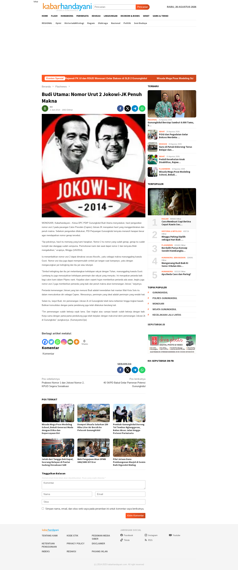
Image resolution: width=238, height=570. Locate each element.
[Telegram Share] (135, 108)
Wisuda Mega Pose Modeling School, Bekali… (174, 173)
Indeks (46, 551)
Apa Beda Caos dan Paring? (176, 274)
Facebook (128, 535)
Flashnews (164, 169)
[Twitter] (51, 340)
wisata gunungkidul (164, 309)
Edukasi (163, 144)
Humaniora (167, 258)
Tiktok (127, 540)
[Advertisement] (119, 50)
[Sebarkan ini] (120, 108)
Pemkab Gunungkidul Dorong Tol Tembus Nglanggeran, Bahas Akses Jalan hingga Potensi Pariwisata (128, 429)
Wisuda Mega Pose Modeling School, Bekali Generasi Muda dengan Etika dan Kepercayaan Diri (57, 429)
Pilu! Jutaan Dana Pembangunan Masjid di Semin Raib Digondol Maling (129, 462)
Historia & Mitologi (171, 231)
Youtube (176, 535)
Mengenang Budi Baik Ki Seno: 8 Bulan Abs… (175, 264)
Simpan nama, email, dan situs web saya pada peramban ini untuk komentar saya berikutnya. (94, 508)
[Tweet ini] (127, 108)
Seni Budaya (180, 258)
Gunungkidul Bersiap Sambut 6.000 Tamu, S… (171, 124)
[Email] (70, 340)
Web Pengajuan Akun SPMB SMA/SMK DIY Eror (91, 460)
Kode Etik (72, 535)
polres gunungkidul (165, 298)
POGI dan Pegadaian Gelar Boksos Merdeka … (173, 136)
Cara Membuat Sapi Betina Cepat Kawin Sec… (176, 223)
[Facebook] (45, 340)
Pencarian (142, 6)
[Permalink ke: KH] (45, 108)
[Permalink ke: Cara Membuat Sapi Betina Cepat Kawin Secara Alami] (172, 201)
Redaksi (71, 551)
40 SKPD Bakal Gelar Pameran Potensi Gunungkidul (124, 383)
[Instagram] (64, 340)
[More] (76, 340)
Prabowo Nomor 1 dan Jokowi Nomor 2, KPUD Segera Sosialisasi (63, 383)
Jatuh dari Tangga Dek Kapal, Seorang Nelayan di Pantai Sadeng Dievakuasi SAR (57, 462)
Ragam (165, 219)
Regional (152, 120)
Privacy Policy (76, 543)
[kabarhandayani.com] (67, 6)
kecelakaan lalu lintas (167, 315)
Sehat (162, 132)
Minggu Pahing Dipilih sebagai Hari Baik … (174, 238)
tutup (36, 1)
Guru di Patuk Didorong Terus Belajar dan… (175, 148)
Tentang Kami (50, 535)
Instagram (153, 535)
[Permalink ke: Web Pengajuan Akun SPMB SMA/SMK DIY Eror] (93, 448)
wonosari (158, 304)
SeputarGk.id (156, 324)
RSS (150, 540)
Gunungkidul (160, 293)
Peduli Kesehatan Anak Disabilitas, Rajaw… (172, 161)
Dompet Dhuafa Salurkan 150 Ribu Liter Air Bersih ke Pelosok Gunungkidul (92, 427)
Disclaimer (98, 543)
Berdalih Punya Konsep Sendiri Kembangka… (174, 249)
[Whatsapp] (57, 340)
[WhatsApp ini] (142, 108)
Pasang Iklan (100, 551)
